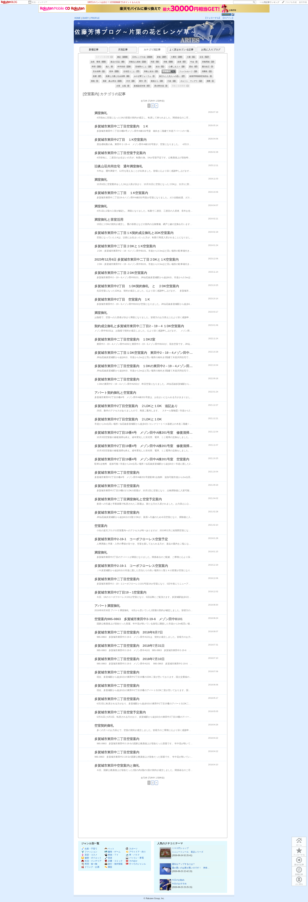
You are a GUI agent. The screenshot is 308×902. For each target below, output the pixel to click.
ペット (111, 848)
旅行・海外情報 (115, 864)
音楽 (110, 858)
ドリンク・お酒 (92, 867)
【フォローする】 (212, 18)
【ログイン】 (228, 18)
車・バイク (134, 855)
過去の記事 (299, 864)
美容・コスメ (91, 855)
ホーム (299, 845)
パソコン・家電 (136, 858)
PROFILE (95, 18)
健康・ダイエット (93, 858)
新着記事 (299, 874)
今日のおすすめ (179, 883)
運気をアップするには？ (183, 864)
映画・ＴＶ (113, 855)
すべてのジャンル (137, 864)
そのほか (133, 861)
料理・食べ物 (91, 864)
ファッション (91, 851)
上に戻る (299, 884)
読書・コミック (115, 861)
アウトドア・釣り (137, 851)
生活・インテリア (39, 2)
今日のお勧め (178, 880)
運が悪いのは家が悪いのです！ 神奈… (191, 868)
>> (269, 2)
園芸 (110, 867)
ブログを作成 (291, 2)
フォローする (299, 855)
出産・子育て (91, 848)
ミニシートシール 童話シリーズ (187, 852)
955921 (226, 14)
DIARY (85, 18)
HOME (77, 18)
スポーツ (133, 848)
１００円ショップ (180, 848)
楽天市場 (303, 2)
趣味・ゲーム (114, 851)
